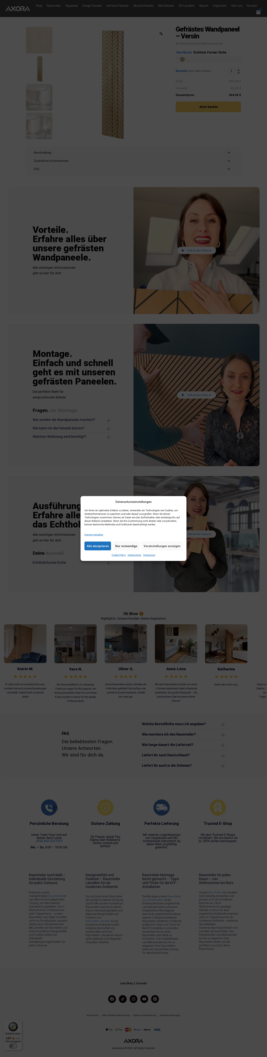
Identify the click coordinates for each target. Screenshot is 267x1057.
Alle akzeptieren (98, 546)
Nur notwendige (126, 546)
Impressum (149, 555)
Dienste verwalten (93, 534)
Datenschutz (134, 555)
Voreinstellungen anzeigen (162, 546)
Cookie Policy (119, 555)
